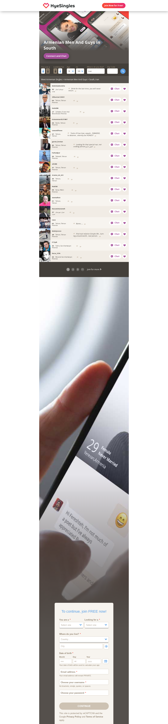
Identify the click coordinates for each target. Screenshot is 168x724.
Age (68, 67)
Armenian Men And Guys (75, 79)
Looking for (58, 67)
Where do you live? (95, 67)
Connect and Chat (56, 55)
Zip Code (111, 67)
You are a (45, 67)
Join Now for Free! (113, 5)
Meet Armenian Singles (51, 79)
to (77, 67)
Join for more (93, 269)
